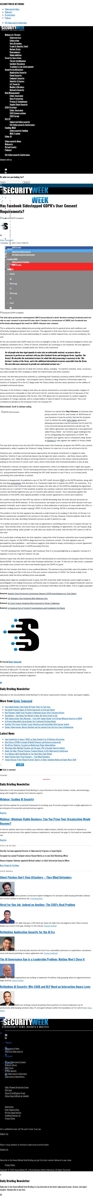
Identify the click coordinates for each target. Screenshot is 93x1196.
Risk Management (12, 92)
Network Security (17, 89)
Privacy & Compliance (18, 101)
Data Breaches (16, 43)
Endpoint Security (17, 78)
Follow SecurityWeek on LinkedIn (17, 1096)
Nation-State (15, 49)
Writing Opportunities (13, 1112)
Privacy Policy (10, 1118)
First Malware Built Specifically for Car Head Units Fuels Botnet (28, 753)
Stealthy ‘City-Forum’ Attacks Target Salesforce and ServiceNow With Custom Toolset (37, 724)
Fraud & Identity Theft (19, 46)
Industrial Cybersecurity (20, 121)
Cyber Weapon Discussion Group (16, 1087)
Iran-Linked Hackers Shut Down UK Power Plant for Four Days (27, 706)
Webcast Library (11, 1065)
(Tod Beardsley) (36, 898)
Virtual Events (10, 15)
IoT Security (15, 84)
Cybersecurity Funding (19, 130)
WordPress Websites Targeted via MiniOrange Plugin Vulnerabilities (30, 745)
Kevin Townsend (6, 240)
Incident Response (17, 63)
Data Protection (16, 98)
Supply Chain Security (18, 104)
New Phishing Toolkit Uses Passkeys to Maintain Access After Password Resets (34, 712)
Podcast (8, 17)
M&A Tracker (15, 133)
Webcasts (8, 12)
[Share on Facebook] (49, 247)
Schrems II (51, 440)
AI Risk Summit (10, 1070)
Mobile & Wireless (17, 87)
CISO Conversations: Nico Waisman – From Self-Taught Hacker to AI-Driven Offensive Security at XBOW (43, 718)
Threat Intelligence (18, 60)
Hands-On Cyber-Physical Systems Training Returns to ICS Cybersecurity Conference (36, 750)
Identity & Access (17, 81)
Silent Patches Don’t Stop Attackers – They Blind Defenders (27, 756)
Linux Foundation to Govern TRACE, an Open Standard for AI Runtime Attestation (34, 739)
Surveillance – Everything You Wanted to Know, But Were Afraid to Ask (31, 715)
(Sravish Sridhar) (50, 925)
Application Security (18, 72)
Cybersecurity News (12, 9)
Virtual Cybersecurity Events (15, 1062)
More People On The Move (9, 865)
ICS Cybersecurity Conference (16, 22)
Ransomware (15, 52)
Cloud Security (16, 75)
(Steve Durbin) (17, 980)
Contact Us (4, 1149)
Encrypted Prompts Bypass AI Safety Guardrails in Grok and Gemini (30, 709)
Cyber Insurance (16, 95)
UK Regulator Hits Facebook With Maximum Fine (28, 598)
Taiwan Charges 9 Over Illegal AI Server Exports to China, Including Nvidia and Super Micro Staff (40, 759)
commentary (16, 483)
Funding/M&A (10, 127)
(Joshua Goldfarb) (51, 953)
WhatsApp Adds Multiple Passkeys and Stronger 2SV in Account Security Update (35, 748)
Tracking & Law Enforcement (22, 66)
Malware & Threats (13, 34)
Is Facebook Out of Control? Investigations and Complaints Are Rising (36, 608)
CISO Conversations (18, 113)
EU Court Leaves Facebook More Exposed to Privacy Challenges (34, 603)
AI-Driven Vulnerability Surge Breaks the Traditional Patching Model (30, 721)
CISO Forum (14, 116)
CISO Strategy (11, 107)
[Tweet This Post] (49, 250)
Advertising (9, 1106)
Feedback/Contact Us (13, 1115)
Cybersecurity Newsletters (15, 1076)
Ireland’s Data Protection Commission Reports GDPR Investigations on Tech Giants (42, 593)
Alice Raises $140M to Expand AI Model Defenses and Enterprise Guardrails (33, 742)
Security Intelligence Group (15, 1093)
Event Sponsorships (12, 1109)
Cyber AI (8, 136)
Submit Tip (4, 1133)
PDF (62, 480)
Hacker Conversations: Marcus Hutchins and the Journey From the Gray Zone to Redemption (39, 727)
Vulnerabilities (16, 55)
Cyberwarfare (15, 37)
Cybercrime (14, 40)
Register (3, 812)
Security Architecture (14, 69)
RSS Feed (8, 1090)
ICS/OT (8, 119)
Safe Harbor (72, 420)
